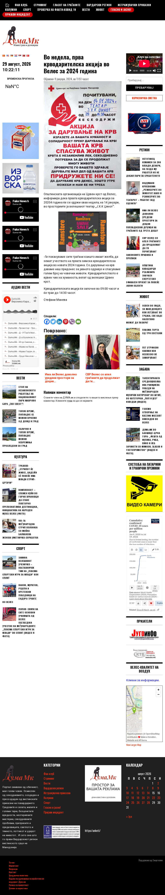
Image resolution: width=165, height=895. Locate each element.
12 (138, 793)
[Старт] (130, 70)
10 (127, 793)
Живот (100, 10)
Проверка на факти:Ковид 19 (56, 10)
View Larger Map (133, 744)
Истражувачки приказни (134, 5)
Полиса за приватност (19, 885)
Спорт (27, 10)
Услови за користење (18, 888)
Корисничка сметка (144, 98)
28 (148, 802)
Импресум (13, 869)
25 (132, 802)
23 (158, 798)
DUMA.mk (14, 369)
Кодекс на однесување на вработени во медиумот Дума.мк (26, 880)
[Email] (78, 321)
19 (138, 798)
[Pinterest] (65, 321)
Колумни (11, 10)
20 (143, 798)
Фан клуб (21, 5)
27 (143, 802)
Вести (86, 10)
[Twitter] (53, 321)
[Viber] (72, 321)
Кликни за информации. (143, 680)
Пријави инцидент (17, 14)
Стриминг (40, 5)
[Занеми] (154, 70)
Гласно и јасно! (121, 10)
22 (153, 798)
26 (138, 802)
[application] (144, 63)
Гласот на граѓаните (67, 5)
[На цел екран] (159, 70)
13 (143, 793)
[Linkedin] (59, 321)
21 (148, 798)
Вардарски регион (99, 5)
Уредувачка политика (18, 875)
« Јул (129, 816)
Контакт (12, 872)
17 (127, 798)
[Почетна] (7, 5)
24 (127, 802)
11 (132, 793)
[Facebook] (47, 321)
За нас (12, 862)
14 (148, 793)
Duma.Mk (5, 369)
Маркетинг (13, 865)
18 (132, 798)
